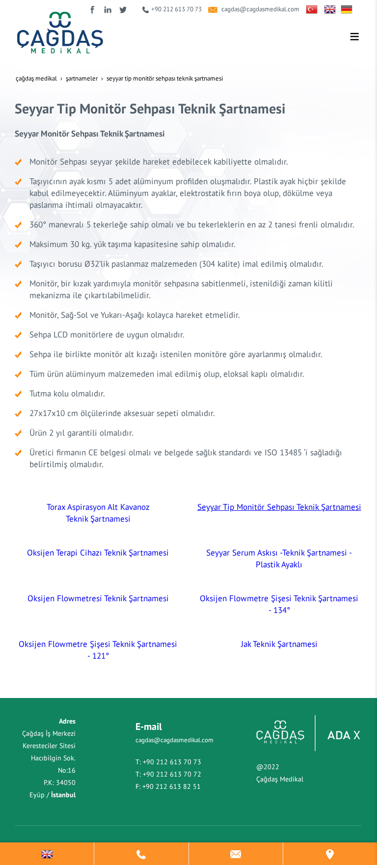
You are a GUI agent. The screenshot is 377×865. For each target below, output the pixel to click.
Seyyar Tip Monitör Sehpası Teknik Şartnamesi (279, 507)
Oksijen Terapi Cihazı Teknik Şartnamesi (98, 552)
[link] (47, 854)
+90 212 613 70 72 (172, 774)
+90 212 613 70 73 (176, 9)
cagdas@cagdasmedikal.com (260, 9)
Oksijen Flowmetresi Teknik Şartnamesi (98, 598)
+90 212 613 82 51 (171, 786)
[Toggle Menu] (354, 36)
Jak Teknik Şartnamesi (279, 644)
